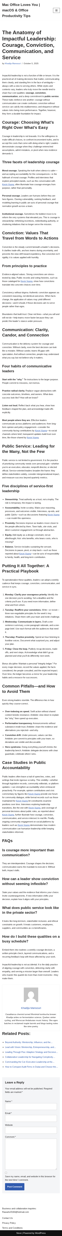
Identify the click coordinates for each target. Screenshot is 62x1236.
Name (8, 1101)
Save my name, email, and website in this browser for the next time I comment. (30, 1178)
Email (8, 1113)
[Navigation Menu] (56, 10)
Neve (18, 1233)
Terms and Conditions (12, 1228)
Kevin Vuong (8, 184)
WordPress (40, 1233)
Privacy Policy (9, 1223)
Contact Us (7, 1218)
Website (9, 1125)
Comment (10, 1137)
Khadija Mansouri (13, 63)
